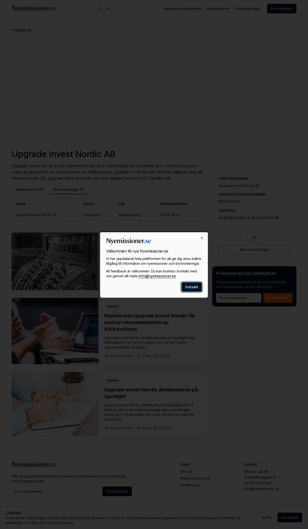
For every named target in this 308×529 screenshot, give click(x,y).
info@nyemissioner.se (157, 276)
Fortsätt (191, 287)
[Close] (202, 238)
